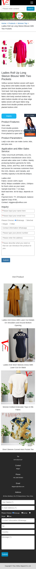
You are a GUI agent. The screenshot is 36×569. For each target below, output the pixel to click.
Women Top (22, 23)
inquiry (9, 116)
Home (4, 23)
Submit (6, 260)
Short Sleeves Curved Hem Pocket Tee (18, 449)
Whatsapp (20, 220)
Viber (13, 224)
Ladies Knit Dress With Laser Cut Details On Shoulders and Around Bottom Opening (18, 322)
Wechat (30, 220)
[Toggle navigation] (31, 2)
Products (12, 23)
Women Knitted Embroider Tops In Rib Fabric (18, 408)
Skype (5, 224)
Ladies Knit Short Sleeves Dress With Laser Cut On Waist (18, 366)
